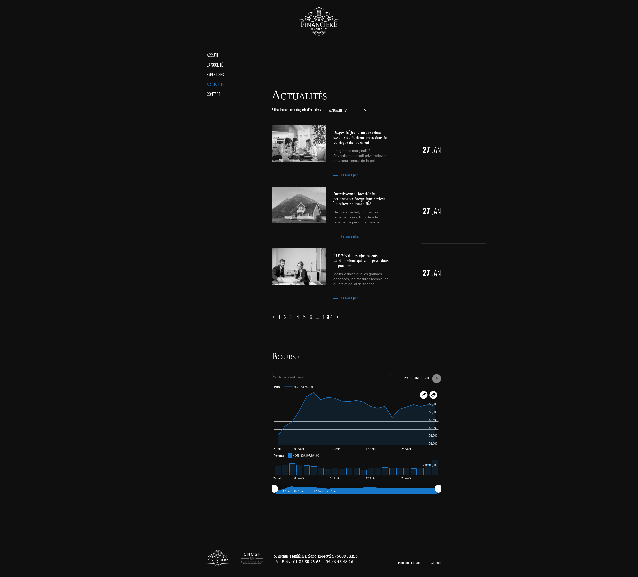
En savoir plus (350, 174)
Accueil (213, 55)
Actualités (216, 84)
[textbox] (332, 377)
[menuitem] (356, 489)
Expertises (215, 74)
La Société (215, 65)
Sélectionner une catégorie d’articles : (296, 109)
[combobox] (331, 378)
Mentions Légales (410, 563)
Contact (214, 94)
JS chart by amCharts (287, 443)
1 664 (328, 317)
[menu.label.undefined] (436, 378)
